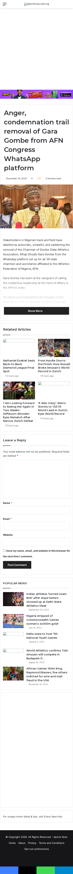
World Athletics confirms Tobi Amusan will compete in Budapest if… (47, 654)
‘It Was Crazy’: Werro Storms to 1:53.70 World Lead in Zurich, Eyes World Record (53, 408)
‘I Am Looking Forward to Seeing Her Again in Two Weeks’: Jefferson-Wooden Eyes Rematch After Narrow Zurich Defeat (18, 412)
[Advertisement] (36, 50)
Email (7, 518)
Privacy (32, 842)
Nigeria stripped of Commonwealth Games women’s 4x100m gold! (42, 619)
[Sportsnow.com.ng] (36, 4)
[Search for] (68, 5)
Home (12, 842)
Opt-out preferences (36, 848)
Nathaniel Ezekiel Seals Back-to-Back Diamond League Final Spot (19, 366)
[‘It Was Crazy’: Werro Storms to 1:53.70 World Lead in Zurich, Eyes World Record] (54, 391)
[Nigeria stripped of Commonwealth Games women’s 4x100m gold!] (13, 621)
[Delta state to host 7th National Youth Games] (13, 639)
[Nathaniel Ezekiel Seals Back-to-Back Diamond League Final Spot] (19, 348)
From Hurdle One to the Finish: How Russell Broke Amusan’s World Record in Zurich (54, 366)
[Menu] (5, 5)
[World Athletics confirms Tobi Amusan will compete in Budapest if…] (13, 656)
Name (7, 502)
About (21, 842)
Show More (35, 310)
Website (8, 534)
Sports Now (60, 836)
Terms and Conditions (51, 842)
